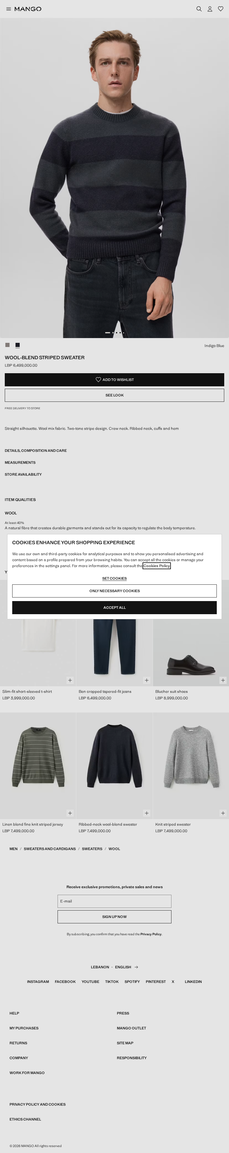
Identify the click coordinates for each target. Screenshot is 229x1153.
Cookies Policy (156, 565)
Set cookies (114, 578)
